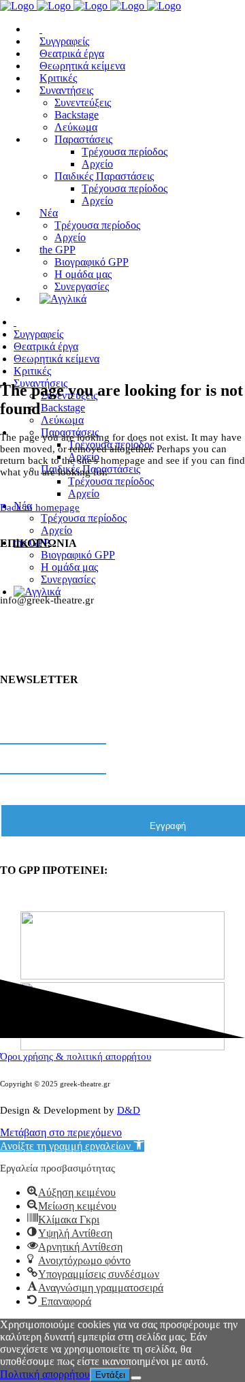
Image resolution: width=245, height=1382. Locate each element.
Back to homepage (40, 507)
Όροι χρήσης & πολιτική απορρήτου (75, 1056)
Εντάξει (110, 1375)
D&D (128, 1110)
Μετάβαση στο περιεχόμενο (61, 1132)
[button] (72, 1146)
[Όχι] (136, 1378)
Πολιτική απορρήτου (45, 1374)
